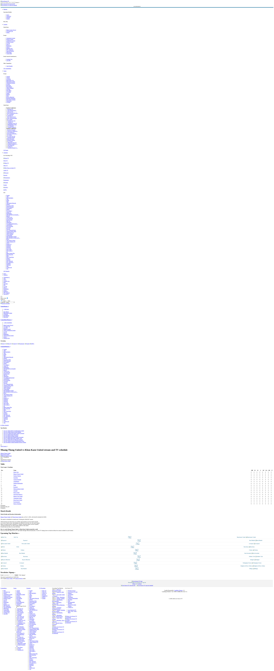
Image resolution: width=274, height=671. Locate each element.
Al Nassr (8, 102)
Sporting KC (21, 650)
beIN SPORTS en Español (9, 368)
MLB (69, 612)
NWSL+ (8, 258)
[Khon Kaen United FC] (5, 461)
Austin (19, 648)
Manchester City (10, 80)
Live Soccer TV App (72, 592)
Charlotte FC (10, 115)
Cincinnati (19, 614)
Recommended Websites (71, 603)
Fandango (8, 245)
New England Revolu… (12, 113)
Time (9, 301)
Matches (5, 9)
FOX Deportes (9, 226)
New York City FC (11, 117)
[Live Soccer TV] (5, 1)
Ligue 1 (8, 47)
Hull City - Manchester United (56, 590)
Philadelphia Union (12, 124)
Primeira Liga (9, 48)
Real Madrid (9, 86)
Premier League (9, 42)
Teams (4, 71)
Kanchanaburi (16, 502)
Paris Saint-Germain (10, 99)
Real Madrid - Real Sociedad (57, 600)
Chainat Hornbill (17, 479)
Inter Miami (19, 610)
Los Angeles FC (11, 132)
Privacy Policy (9, 578)
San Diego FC (11, 145)
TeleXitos (8, 265)
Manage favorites (6, 303)
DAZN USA (9, 219)
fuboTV (8, 216)
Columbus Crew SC (12, 123)
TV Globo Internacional (8, 377)
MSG (7, 256)
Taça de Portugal (10, 51)
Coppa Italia (9, 53)
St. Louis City (20, 637)
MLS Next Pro (9, 254)
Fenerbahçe (9, 101)
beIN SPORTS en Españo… (12, 214)
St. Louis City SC (11, 136)
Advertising (70, 594)
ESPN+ (8, 209)
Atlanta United (21, 628)
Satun (14, 485)
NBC (7, 201)
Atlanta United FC (12, 127)
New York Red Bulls (12, 118)
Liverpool (8, 79)
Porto (7, 95)
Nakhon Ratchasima (18, 483)
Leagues (5, 24)
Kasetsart (15, 487)
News (4, 273)
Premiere (8, 259)
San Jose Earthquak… (12, 133)
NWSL (8, 32)
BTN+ (7, 239)
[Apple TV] (15, 343)
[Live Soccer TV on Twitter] (58, 630)
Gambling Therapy (178, 590)
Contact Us (70, 607)
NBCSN (8, 221)
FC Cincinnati (10, 114)
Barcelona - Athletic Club (57, 603)
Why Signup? (22, 575)
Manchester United (10, 81)
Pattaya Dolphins (17, 503)
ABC (7, 196)
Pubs (69, 601)
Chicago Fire (10, 111)
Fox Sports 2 (9, 210)
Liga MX (8, 60)
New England (20, 612)
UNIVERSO (9, 225)
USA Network (9, 218)
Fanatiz (8, 195)
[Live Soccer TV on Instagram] (58, 633)
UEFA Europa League (8, 335)
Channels (5, 152)
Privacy (69, 595)
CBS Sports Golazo (10, 240)
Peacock (8, 229)
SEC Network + (10, 262)
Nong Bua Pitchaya (17, 494)
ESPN (7, 200)
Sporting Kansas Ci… (13, 147)
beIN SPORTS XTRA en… (32, 637)
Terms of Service (19, 578)
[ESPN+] (32, 343)
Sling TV (44, 590)
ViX (7, 268)
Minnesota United (22, 643)
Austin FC (10, 146)
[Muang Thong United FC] (6, 456)
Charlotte (19, 615)
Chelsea (8, 77)
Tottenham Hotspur (10, 83)
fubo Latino (9, 249)
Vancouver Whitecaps (19, 631)
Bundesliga (8, 45)
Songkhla (15, 477)
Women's (5, 275)
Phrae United (16, 492)
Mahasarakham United (18, 489)
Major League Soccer (11, 30)
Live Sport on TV (72, 610)
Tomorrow (8, 16)
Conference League (10, 40)
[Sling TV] (9, 343)
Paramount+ (9, 213)
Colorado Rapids (11, 137)
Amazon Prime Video (11, 231)
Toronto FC (10, 122)
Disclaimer (70, 597)
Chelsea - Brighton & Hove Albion (58, 611)
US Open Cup (9, 31)
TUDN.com (9, 267)
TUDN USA (9, 217)
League (4, 301)
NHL (75, 611)
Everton (8, 84)
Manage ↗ (6, 306)
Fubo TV (44, 592)
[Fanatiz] (27, 343)
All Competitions (7, 68)
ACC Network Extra (11, 230)
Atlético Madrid (9, 88)
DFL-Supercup (9, 49)
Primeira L (5, 291)
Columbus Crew (21, 623)
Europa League (9, 39)
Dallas (18, 635)
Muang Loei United (17, 496)
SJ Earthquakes (20, 634)
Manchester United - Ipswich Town (57, 616)
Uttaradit (15, 490)
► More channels (5, 425)
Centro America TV (10, 241)
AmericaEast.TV (10, 232)
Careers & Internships (73, 598)
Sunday (8, 18)
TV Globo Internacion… (32, 621)
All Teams (5, 150)
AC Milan (8, 92)
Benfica (8, 94)
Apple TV (8, 212)
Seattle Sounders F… (12, 144)
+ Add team (6, 309)
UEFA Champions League (9, 330)
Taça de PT (6, 294)
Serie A (8, 44)
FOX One (8, 248)
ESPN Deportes (10, 207)
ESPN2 (8, 204)
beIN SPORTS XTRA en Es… (10, 392)
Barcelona (8, 85)
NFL (72, 611)
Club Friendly (9, 66)
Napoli (7, 93)
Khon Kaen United (5, 454)
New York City (20, 616)
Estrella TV (9, 244)
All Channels (6, 271)
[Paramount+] (21, 343)
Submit (16, 575)
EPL (4, 285)
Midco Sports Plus (10, 253)
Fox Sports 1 (9, 208)
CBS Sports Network (11, 203)
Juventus (8, 89)
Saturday (8, 17)
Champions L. (6, 277)
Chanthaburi (16, 481)
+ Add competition (7, 322)
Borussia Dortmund (10, 98)
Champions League (10, 38)
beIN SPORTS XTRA (11, 236)
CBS (7, 199)
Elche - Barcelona (61, 597)
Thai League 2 (4, 446)
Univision (8, 227)
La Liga (8, 43)
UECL (5, 280)
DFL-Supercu (6, 292)
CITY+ (8, 243)
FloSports (8, 247)
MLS (4, 282)
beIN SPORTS (9, 198)
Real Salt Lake (10, 138)
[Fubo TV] (3, 343)
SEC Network (9, 261)
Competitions (4, 319)
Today (7, 15)
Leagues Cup (9, 59)
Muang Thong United (5, 453)
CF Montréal (11, 126)
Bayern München (10, 97)
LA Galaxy (10, 141)
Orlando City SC (11, 120)
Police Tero (16, 472)
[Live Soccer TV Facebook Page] (58, 628)
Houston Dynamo (11, 129)
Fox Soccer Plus (10, 205)
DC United (9, 119)
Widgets (70, 593)
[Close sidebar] (1, 445)
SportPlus (8, 263)
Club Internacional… (12, 110)
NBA (69, 611)
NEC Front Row (10, 257)
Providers (70, 599)
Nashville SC (10, 109)
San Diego (20, 647)
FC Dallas (9, 135)
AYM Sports (9, 235)
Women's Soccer (71, 590)
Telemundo (8, 222)
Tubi (7, 266)
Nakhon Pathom (17, 476)
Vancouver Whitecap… (12, 131)
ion (7, 252)
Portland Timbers (11, 140)
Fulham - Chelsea (60, 598)
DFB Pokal (8, 52)
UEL (4, 278)
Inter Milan (8, 90)
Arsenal (8, 76)
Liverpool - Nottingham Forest (57, 608)
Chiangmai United (17, 498)
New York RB (20, 617)
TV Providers (42, 588)
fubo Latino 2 (9, 250)
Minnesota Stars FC (12, 142)
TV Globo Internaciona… (12, 223)
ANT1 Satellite (9, 234)
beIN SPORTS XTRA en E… (13, 238)
